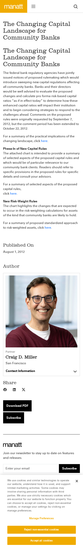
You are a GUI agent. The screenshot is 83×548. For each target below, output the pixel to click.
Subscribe (13, 418)
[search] (75, 6)
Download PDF (17, 406)
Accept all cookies (41, 540)
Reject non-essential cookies (41, 529)
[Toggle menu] (33, 6)
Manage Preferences (41, 518)
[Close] (77, 481)
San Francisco (16, 363)
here (44, 141)
